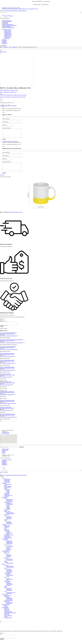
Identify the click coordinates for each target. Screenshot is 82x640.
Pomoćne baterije (7, 536)
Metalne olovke (7, 480)
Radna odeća (6, 596)
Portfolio (8, 491)
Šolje (10, 47)
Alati (5, 544)
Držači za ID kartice (8, 486)
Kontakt (3, 453)
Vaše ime (1, 318)
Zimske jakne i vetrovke (11, 592)
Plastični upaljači (8, 333)
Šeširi (8, 580)
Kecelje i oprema (10, 584)
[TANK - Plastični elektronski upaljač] (41, 360)
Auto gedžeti (6, 529)
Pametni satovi (7, 535)
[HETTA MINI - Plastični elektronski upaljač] (41, 332)
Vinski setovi (6, 514)
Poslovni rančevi (10, 560)
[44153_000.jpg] (3, 51)
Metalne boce (9, 517)
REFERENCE (4, 42)
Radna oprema (10, 24)
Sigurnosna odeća (7, 595)
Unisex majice (9, 571)
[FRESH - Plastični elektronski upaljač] (41, 400)
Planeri (5, 605)
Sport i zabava (6, 509)
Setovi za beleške (7, 487)
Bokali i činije (6, 613)
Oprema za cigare (8, 374)
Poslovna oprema (7, 581)
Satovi (5, 485)
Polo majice (6, 565)
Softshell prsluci (9, 590)
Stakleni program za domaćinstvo (10, 612)
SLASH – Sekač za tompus (5, 376)
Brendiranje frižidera (8, 34)
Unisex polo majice (10, 567)
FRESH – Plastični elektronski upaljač (7, 403)
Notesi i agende (7, 489)
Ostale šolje (9, 521)
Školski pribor (6, 494)
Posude (8, 505)
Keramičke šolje (14, 47)
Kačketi (8, 578)
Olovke (7, 22)
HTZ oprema (6, 38)
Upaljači (12, 333)
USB (5, 528)
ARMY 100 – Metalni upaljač (5, 410)
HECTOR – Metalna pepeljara (5, 384)
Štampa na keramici (7, 31)
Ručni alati (8, 549)
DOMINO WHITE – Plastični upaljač (7, 394)
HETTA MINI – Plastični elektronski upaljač (8, 335)
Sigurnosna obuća (10, 602)
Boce (5, 515)
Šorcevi (8, 576)
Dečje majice (9, 569)
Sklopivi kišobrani (10, 563)
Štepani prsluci (9, 588)
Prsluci (5, 587)
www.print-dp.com (5, 433)
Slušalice (8, 533)
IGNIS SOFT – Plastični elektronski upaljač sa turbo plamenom (11, 342)
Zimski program (9, 579)
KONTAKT (4, 43)
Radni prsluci (9, 589)
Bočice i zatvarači (10, 512)
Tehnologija (9, 26)
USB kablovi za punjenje (8, 534)
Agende (8, 492)
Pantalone (8, 585)
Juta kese (8, 557)
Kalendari (6, 606)
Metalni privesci (9, 541)
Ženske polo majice (10, 566)
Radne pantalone (10, 598)
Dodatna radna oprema (8, 600)
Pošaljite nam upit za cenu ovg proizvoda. (10, 141)
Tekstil (6, 23)
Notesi (8, 490)
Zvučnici (8, 531)
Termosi (5, 519)
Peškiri (5, 586)
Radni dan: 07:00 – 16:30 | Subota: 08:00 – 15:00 (29, 8)
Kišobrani (6, 562)
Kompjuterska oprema (8, 537)
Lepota (5, 510)
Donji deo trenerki (10, 575)
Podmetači (8, 508)
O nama (3, 452)
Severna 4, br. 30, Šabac (16, 7)
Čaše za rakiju (6, 610)
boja (1, 105)
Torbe (5, 561)
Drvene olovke (7, 481)
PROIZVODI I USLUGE (6, 29)
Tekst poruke (2, 638)
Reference (4, 451)
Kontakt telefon (3, 321)
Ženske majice (9, 572)
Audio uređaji (6, 530)
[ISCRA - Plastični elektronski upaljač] (41, 353)
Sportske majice (9, 570)
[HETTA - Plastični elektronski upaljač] (41, 367)
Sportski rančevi (9, 559)
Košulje (8, 582)
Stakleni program (5, 607)
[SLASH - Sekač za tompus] (41, 373)
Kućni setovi (10, 21)
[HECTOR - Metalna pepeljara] (41, 381)
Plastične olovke (7, 479)
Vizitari (5, 488)
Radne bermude (9, 599)
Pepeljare (8, 506)
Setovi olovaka (7, 482)
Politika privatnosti (5, 449)
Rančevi (5, 558)
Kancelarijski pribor (7, 484)
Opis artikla (2, 174)
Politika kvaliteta (5, 450)
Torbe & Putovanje (13, 25)
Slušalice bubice (9, 532)
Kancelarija (9, 20)
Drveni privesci (9, 540)
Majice (5, 568)
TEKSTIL (4, 41)
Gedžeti (5, 527)
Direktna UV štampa (8, 36)
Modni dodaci (9, 583)
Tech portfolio (6, 526)
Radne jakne (9, 597)
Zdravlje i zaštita (7, 511)
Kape (5, 577)
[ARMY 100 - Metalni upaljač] (41, 407)
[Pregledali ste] (4, 468)
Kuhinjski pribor (7, 502)
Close (1, 472)
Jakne (5, 591)
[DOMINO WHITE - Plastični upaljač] (41, 391)
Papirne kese (9, 556)
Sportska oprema (7, 37)
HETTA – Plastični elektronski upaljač (7, 370)
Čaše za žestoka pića (8, 617)
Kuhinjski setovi (9, 503)
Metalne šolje (9, 522)
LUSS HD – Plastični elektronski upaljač (7, 417)
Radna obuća (9, 603)
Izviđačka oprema (10, 545)
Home (1, 47)
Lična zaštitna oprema (10, 513)
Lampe (8, 547)
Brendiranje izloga (7, 33)
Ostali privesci (9, 543)
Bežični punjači (7, 525)
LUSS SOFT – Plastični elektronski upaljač (8, 349)
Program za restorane (8, 611)
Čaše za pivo (6, 609)
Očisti (3, 106)
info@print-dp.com (5, 432)
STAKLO (4, 39)
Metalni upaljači (8, 408)
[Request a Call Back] (3, 468)
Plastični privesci (10, 542)
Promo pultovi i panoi (8, 495)
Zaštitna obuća (7, 601)
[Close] (0, 213)
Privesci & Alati (11, 27)
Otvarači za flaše (10, 504)
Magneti (8, 507)
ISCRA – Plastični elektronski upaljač (6, 356)
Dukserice (8, 574)
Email (1, 320)
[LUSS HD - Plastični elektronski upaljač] (41, 414)
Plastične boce (9, 516)
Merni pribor (9, 548)
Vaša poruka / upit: (3, 325)
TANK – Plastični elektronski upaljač (6, 363)
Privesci (5, 539)
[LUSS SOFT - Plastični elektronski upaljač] (41, 346)
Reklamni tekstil (7, 35)
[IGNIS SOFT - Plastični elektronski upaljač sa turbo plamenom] (41, 339)
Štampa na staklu (7, 30)
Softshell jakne (9, 593)
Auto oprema (9, 546)
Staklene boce (9, 518)
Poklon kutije (6, 493)
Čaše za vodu (6, 614)
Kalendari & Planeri (5, 604)
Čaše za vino (6, 608)
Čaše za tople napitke (8, 615)
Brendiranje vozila (7, 32)
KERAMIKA (4, 40)
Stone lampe (6, 496)
